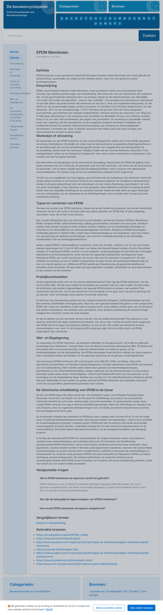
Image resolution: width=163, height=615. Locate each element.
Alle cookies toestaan (141, 607)
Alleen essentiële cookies (109, 607)
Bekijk (49, 609)
